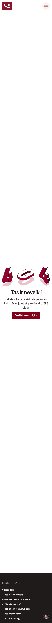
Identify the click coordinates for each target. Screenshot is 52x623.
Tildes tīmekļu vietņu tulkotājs (16, 609)
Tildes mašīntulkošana (12, 594)
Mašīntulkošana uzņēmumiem (16, 599)
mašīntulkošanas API (11, 604)
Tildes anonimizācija (11, 614)
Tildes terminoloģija (11, 618)
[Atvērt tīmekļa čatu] (46, 617)
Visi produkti (8, 590)
